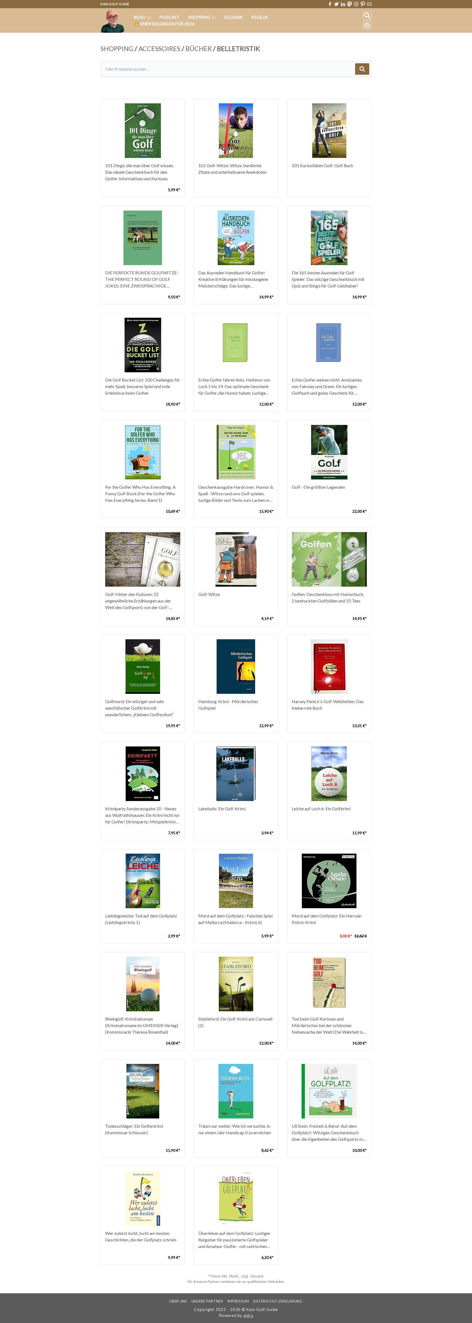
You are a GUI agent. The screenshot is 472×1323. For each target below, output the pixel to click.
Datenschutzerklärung (278, 1301)
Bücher (198, 48)
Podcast (169, 17)
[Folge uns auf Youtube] (369, 4)
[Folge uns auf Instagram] (356, 4)
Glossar (233, 17)
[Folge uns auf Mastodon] (349, 4)
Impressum (238, 1301)
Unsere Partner (207, 1301)
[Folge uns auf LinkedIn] (343, 4)
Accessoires (159, 48)
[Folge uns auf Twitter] (336, 4)
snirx (248, 1315)
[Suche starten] (362, 69)
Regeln (259, 17)
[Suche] (367, 15)
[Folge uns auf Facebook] (330, 4)
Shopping (199, 17)
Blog (140, 17)
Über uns (178, 1301)
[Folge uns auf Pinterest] (363, 4)
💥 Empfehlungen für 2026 (164, 23)
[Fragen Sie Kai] (367, 25)
